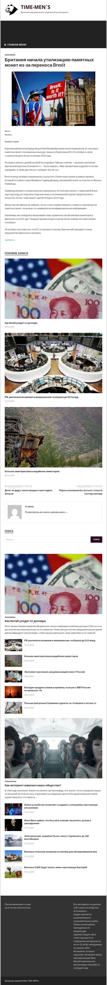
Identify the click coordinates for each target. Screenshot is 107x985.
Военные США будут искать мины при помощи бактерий (55, 867)
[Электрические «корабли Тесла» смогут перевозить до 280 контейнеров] (13, 845)
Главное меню (17, 44)
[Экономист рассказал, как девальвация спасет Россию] (13, 681)
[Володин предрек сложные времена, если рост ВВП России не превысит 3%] (13, 697)
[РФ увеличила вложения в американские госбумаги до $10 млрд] (53, 393)
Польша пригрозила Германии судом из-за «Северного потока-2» (60, 703)
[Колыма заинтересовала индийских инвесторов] (53, 468)
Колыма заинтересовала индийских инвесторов (32, 471)
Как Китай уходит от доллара (21, 322)
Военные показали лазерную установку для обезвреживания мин (60, 851)
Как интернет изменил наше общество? (33, 785)
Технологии (10, 781)
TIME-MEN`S (35, 7)
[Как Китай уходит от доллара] (53, 319)
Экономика (10, 55)
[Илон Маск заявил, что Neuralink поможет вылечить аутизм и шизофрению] (13, 830)
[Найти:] (53, 539)
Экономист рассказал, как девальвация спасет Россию (54, 671)
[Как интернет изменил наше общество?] (53, 779)
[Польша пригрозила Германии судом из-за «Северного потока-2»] (13, 712)
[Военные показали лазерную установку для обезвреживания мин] (13, 861)
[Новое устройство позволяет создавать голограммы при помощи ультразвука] (13, 814)
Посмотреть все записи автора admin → (46, 512)
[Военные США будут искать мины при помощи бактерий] (13, 877)
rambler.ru (10, 239)
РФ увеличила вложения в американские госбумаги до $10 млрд (41, 397)
